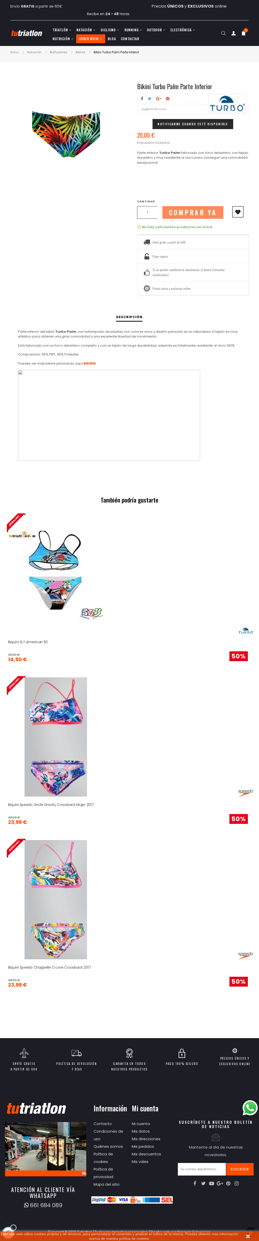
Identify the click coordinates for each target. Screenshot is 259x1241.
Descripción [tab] (129, 317)
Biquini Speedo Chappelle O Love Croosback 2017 (49, 967)
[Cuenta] (233, 34)
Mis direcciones (146, 1138)
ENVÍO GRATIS (24, 1064)
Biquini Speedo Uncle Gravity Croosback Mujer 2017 (51, 804)
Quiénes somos (108, 1146)
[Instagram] (237, 1183)
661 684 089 (46, 1205)
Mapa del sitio (107, 1184)
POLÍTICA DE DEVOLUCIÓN (76, 1064)
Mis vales (140, 1161)
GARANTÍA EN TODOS (129, 1064)
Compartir (142, 99)
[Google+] (220, 1183)
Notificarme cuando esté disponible (193, 124)
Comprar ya (193, 212)
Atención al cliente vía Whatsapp (43, 1192)
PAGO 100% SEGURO (182, 1064)
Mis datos (141, 1131)
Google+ (158, 99)
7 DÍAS (77, 1069)
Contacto (103, 1123)
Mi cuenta (141, 1123)
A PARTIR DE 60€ (24, 1069)
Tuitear (150, 99)
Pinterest (167, 99)
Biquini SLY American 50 (28, 642)
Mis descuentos (146, 1154)
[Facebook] (195, 1183)
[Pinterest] (228, 1183)
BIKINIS (89, 363)
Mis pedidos (143, 1146)
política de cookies (134, 1238)
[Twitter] (203, 1183)
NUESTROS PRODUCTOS (129, 1069)
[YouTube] (211, 1183)
